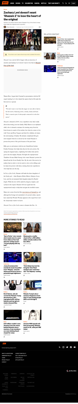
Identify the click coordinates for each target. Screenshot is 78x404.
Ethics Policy (19, 357)
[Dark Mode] (66, 3)
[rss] (59, 347)
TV (22, 3)
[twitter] (67, 347)
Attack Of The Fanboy (30, 374)
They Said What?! (54, 3)
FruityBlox (21, 386)
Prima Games (6, 378)
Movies (18, 3)
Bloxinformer (30, 386)
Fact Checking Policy (21, 355)
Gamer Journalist (5, 383)
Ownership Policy (6, 355)
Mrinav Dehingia (27, 243)
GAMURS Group (73, 393)
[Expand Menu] (69, 3)
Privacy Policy (6, 360)
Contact (4, 362)
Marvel (37, 3)
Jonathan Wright (8, 305)
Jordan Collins (26, 273)
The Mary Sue (30, 382)
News (12, 3)
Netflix (43, 3)
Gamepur (22, 373)
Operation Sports (21, 383)
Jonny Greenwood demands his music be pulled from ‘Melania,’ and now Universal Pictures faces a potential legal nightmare (12, 269)
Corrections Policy (20, 353)
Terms (3, 357)
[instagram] (63, 347)
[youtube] (74, 347)
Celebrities (29, 3)
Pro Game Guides (5, 374)
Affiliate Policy (19, 360)
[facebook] (70, 347)
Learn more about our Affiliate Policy (10, 213)
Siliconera (14, 377)
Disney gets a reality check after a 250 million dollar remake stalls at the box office (32, 238)
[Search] (63, 3)
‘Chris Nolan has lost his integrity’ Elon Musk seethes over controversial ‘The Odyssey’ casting (32, 268)
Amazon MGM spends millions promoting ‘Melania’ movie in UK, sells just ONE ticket (32, 326)
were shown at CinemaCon (30, 192)
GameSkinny (13, 382)
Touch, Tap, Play (5, 387)
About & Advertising (7, 353)
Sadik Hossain (7, 275)
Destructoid (30, 377)
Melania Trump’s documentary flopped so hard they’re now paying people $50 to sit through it (32, 296)
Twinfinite (14, 373)
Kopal (24, 301)
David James (7, 247)
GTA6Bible (5, 390)
